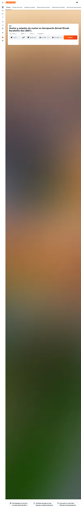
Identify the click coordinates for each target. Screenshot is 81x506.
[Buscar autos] (3, 13)
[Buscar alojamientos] (3, 10)
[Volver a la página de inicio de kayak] (11, 2)
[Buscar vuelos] (3, 7)
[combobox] (32, 33)
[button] (2, 2)
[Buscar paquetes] (3, 17)
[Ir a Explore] (3, 21)
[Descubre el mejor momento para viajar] (3, 28)
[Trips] (3, 32)
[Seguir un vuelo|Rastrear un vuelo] (3, 25)
